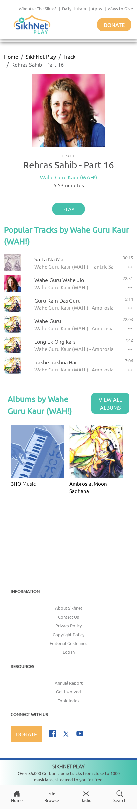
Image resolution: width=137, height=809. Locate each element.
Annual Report (69, 683)
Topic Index (69, 700)
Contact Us (68, 617)
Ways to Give (120, 8)
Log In (69, 652)
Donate (114, 24)
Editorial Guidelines (68, 643)
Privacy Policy (68, 625)
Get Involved (68, 691)
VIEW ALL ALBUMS (110, 403)
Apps (97, 8)
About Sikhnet (68, 608)
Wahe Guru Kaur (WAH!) (68, 177)
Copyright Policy (68, 634)
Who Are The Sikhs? (37, 8)
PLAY (68, 209)
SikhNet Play (41, 56)
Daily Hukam (74, 8)
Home (11, 56)
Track (69, 56)
